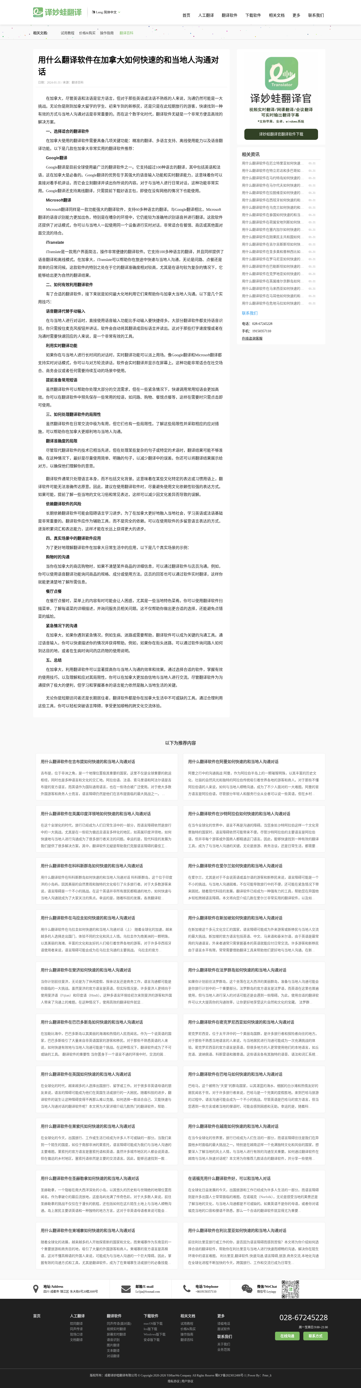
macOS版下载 (153, 1323)
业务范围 (223, 1349)
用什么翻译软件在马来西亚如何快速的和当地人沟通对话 (274, 288)
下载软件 (253, 15)
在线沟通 (287, 1336)
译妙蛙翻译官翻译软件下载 (281, 134)
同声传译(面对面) (119, 1323)
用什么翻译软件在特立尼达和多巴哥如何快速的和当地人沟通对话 (274, 171)
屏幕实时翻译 (116, 1334)
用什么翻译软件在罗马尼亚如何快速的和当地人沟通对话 (274, 259)
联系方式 (315, 1336)
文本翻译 (113, 1350)
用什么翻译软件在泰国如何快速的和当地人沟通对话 (274, 215)
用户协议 (187, 1381)
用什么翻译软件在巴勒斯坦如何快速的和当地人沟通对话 (274, 266)
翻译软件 (229, 15)
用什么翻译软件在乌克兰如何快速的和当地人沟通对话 (274, 207)
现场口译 (76, 1334)
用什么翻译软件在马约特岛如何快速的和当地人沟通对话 (274, 178)
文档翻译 (76, 1340)
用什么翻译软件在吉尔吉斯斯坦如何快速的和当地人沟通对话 (274, 244)
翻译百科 (126, 33)
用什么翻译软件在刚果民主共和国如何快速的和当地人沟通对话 (274, 237)
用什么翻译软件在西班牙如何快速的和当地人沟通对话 (274, 200)
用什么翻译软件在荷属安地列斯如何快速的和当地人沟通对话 (274, 222)
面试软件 (223, 1329)
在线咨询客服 (252, 338)
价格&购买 (87, 33)
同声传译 (76, 1329)
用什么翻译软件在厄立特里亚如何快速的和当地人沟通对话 (274, 163)
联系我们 (316, 15)
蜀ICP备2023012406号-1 (230, 1375)
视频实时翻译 (116, 1329)
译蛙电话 (223, 1323)
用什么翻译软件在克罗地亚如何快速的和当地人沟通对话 (274, 274)
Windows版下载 (155, 1334)
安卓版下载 (152, 1340)
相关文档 (277, 15)
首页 (186, 15)
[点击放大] (289, 1289)
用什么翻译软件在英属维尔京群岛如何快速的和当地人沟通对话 (274, 281)
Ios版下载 (150, 1329)
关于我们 (223, 1344)
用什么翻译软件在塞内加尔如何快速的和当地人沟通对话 (274, 229)
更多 (296, 15)
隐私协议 (174, 1381)
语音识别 (113, 1340)
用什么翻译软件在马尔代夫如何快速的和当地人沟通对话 (274, 185)
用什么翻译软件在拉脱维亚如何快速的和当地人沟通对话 (274, 193)
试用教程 (67, 33)
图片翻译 (113, 1345)
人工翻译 (206, 15)
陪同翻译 (76, 1323)
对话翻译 (113, 1356)
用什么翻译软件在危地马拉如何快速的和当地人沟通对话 (274, 303)
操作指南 (107, 33)
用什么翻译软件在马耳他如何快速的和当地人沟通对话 (274, 296)
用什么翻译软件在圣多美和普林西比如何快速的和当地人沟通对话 (274, 252)
